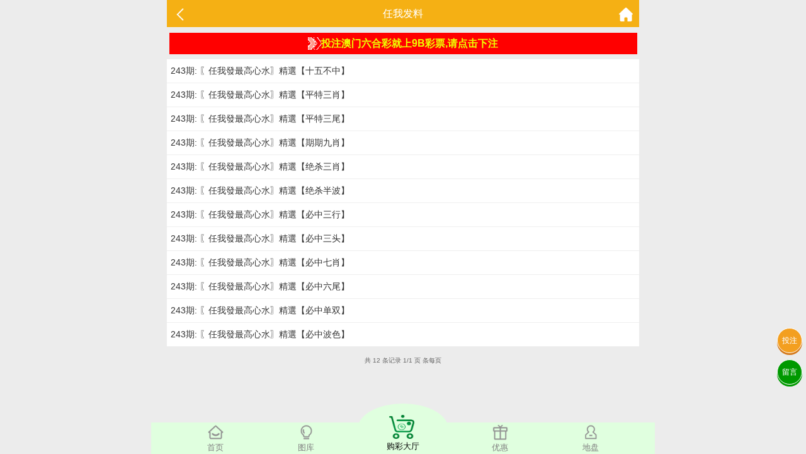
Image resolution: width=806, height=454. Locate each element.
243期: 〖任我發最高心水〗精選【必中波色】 (260, 334)
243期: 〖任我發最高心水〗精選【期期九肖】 (260, 142)
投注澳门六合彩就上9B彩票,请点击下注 (409, 43)
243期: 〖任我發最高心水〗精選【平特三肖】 (260, 95)
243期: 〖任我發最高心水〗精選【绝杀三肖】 (260, 166)
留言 (789, 372)
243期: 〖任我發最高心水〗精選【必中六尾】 (260, 286)
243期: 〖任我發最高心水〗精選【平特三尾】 (260, 119)
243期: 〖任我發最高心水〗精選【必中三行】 (260, 214)
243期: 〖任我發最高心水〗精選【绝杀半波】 (260, 190)
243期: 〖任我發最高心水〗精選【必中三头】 (260, 238)
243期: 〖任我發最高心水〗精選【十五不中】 (260, 71)
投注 (789, 340)
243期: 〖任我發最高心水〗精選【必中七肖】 (260, 262)
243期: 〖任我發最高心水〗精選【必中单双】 (260, 310)
